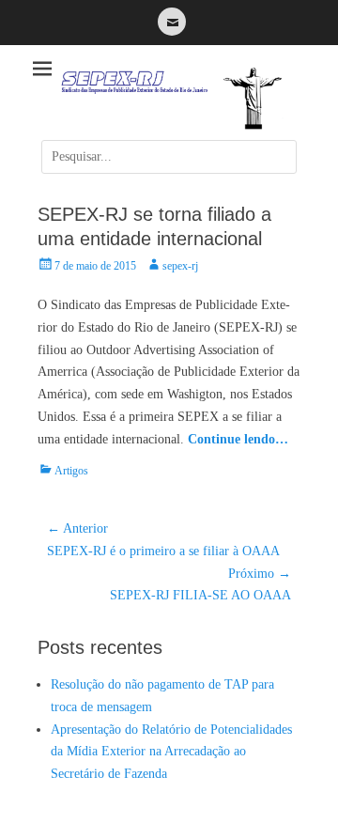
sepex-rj (180, 265)
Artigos (71, 470)
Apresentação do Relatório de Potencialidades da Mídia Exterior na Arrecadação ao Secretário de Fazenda (171, 752)
